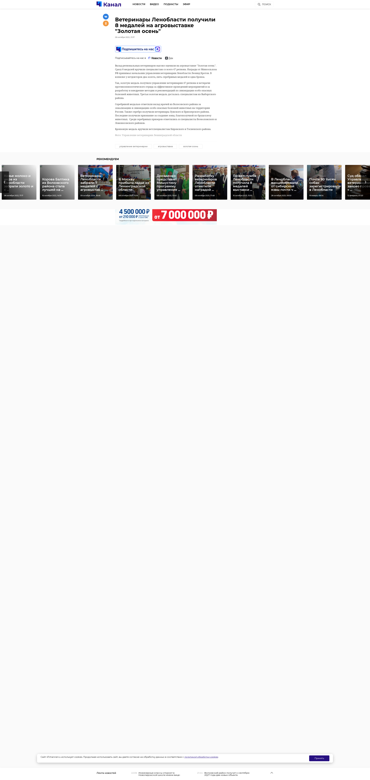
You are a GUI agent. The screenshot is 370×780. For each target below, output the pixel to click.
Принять (319, 758)
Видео (154, 4)
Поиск (266, 4)
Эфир (186, 4)
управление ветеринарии (133, 146)
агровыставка (165, 146)
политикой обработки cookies (201, 757)
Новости (139, 4)
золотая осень (190, 146)
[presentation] (4, 182)
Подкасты (171, 4)
